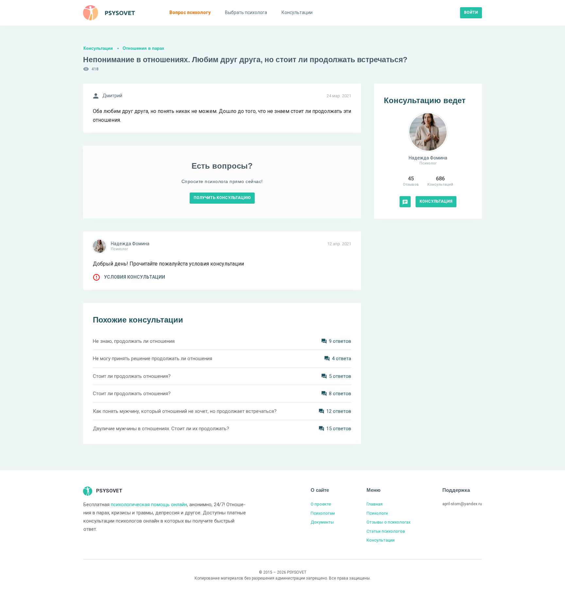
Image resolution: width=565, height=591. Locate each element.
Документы (322, 522)
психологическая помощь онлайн (149, 505)
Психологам (323, 513)
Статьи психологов (386, 531)
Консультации (98, 48)
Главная (375, 504)
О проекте (321, 504)
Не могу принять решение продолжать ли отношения (152, 358)
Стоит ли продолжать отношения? (132, 376)
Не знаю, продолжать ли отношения (134, 341)
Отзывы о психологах (388, 522)
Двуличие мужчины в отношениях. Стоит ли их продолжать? (161, 429)
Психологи (377, 513)
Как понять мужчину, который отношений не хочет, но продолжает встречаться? (185, 411)
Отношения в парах (143, 48)
